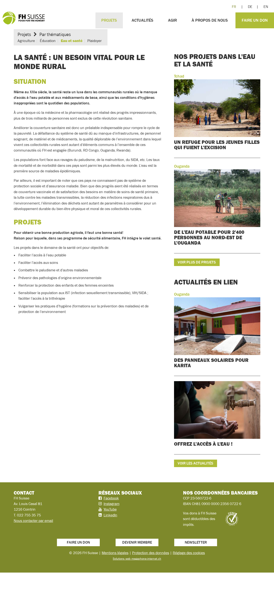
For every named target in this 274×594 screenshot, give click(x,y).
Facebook (111, 498)
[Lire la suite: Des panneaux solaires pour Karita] (217, 333)
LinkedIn (110, 515)
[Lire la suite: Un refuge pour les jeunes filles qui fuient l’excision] (217, 115)
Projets (109, 20)
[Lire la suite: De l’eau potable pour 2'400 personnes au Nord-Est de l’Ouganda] (217, 208)
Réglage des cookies (189, 553)
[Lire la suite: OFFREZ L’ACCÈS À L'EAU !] (217, 417)
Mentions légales (115, 553)
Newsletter (196, 542)
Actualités (142, 20)
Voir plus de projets (197, 262)
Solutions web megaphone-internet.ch (137, 558)
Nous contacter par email (33, 521)
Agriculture (26, 41)
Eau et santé (71, 41)
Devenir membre (137, 542)
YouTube (110, 509)
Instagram (111, 504)
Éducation (48, 41)
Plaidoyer (94, 41)
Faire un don (255, 20)
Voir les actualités (195, 463)
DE (250, 7)
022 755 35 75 (29, 515)
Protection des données (150, 553)
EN (266, 7)
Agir (172, 20)
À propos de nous (210, 20)
